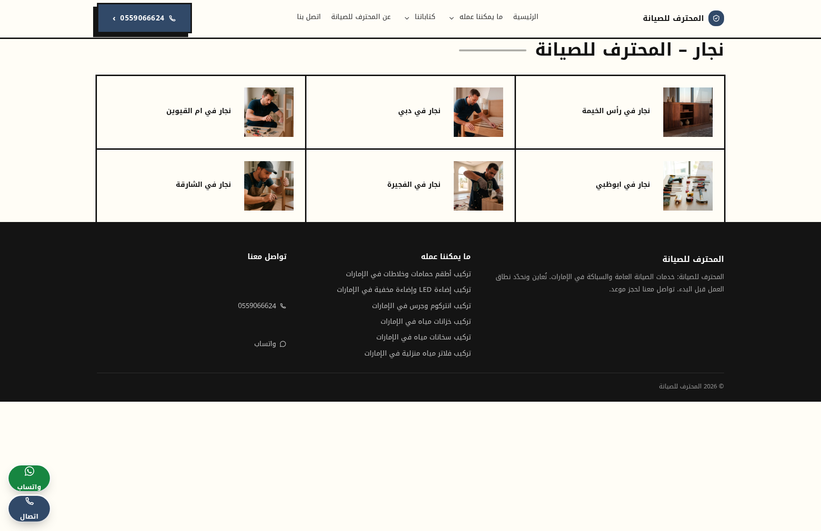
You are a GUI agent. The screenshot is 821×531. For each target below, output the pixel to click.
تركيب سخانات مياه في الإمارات (423, 337)
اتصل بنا (309, 16)
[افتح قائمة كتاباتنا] (407, 18)
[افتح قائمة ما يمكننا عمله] (452, 18)
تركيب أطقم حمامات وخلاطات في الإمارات (408, 274)
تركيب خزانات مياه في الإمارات (426, 321)
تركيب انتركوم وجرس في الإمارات (421, 305)
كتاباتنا (425, 16)
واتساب (265, 344)
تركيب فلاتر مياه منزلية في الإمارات (417, 353)
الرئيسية (525, 16)
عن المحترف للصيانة (361, 16)
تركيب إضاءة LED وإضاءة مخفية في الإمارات (404, 289)
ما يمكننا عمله (481, 16)
